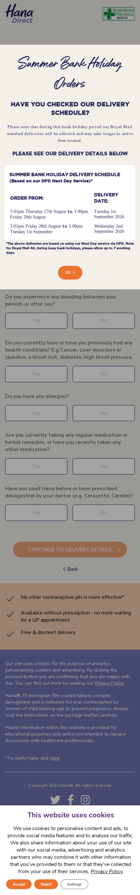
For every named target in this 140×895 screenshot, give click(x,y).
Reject (46, 884)
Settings (74, 884)
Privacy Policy (107, 871)
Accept (19, 884)
